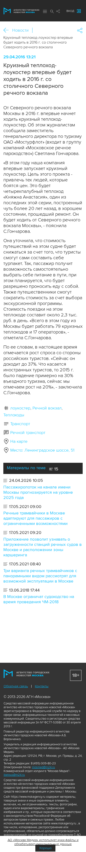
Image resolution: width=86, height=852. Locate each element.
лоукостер (20, 408)
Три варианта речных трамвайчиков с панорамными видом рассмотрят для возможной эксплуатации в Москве (40, 576)
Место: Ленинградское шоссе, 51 (42, 450)
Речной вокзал (47, 408)
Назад (7, 30)
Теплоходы (13, 415)
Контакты (41, 686)
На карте (18, 441)
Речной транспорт (27, 432)
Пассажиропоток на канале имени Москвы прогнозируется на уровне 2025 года (38, 492)
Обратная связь (16, 686)
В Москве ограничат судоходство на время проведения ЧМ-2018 (38, 599)
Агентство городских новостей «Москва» (21, 10)
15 (55, 469)
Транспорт (20, 423)
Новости (20, 30)
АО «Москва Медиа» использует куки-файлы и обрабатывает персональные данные (43, 842)
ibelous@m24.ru (14, 775)
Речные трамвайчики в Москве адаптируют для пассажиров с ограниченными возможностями (35, 518)
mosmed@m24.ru (43, 767)
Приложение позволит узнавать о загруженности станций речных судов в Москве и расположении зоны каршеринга (42, 547)
